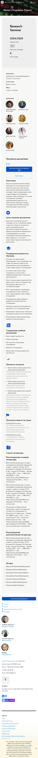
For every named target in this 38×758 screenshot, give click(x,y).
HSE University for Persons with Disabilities (13, 736)
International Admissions (19, 599)
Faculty (6, 606)
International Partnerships (8, 728)
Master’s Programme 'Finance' (18, 10)
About (4, 716)
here (26, 745)
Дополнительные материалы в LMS (19, 169)
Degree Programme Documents (13, 609)
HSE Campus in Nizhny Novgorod (14, 2)
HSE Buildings (5, 733)
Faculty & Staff (6, 731)
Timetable (7, 612)
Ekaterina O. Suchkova (8, 626)
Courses (6, 604)
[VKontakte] (3, 696)
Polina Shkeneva (6, 654)
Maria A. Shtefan (6, 640)
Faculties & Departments (8, 726)
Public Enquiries (6, 739)
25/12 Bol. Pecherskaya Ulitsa (10, 661)
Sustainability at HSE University (10, 723)
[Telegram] (6, 696)
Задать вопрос (19, 176)
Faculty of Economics (13, 78)
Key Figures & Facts (7, 721)
